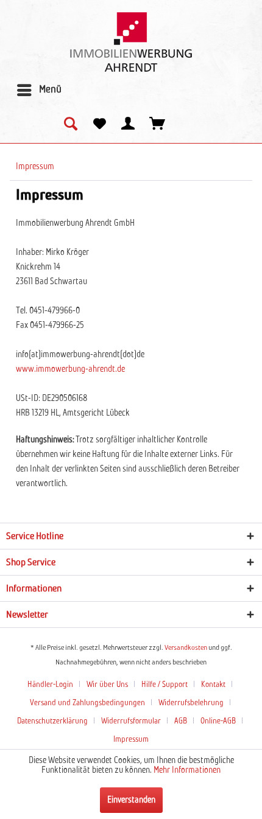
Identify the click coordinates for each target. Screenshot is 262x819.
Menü (50, 90)
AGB (180, 721)
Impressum (131, 740)
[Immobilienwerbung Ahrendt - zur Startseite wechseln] (131, 42)
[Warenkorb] (158, 125)
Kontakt (213, 685)
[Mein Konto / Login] (128, 125)
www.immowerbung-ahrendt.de (70, 369)
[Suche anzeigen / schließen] (70, 125)
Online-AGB (218, 721)
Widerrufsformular (131, 721)
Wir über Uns (107, 685)
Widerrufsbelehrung (191, 703)
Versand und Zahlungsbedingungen (87, 703)
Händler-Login (50, 685)
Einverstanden (131, 800)
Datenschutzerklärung (52, 721)
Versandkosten (186, 648)
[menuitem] (39, 90)
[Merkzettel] (99, 125)
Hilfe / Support (164, 685)
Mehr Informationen (187, 770)
